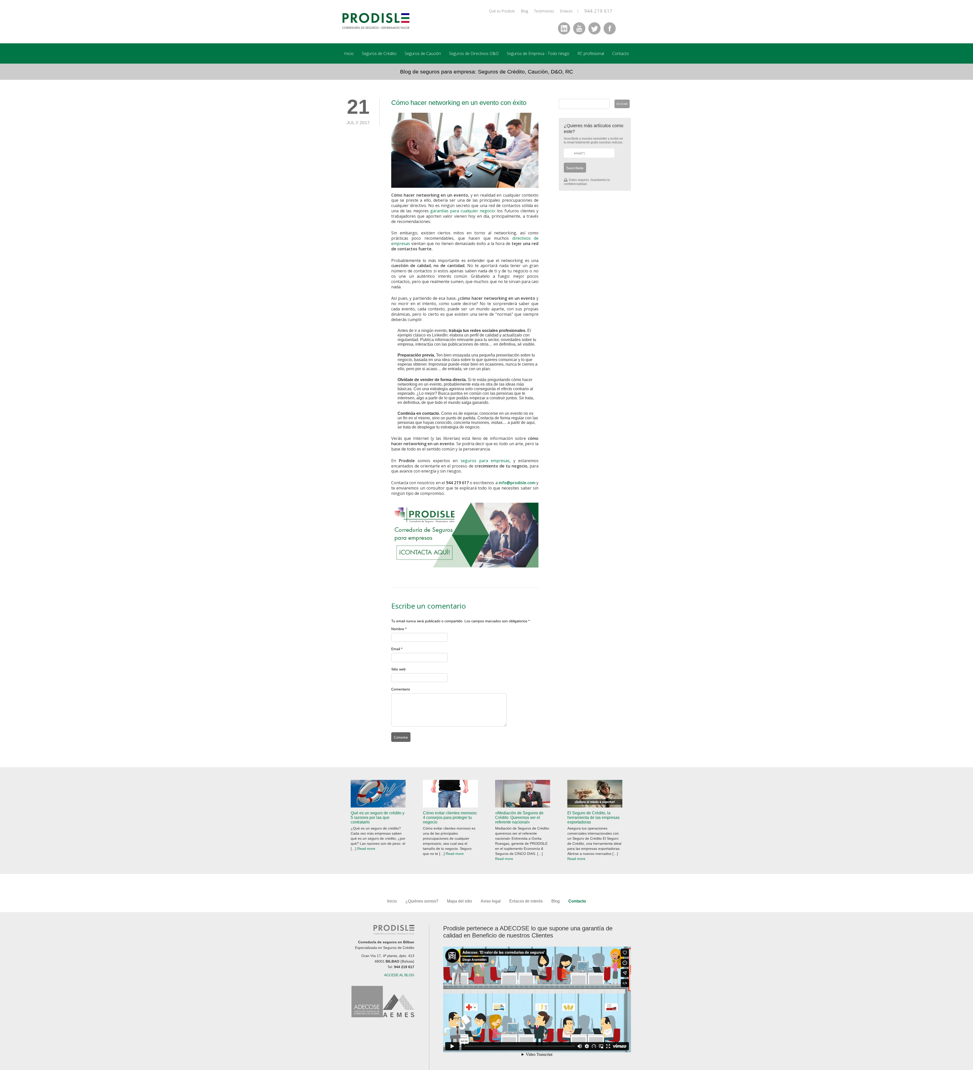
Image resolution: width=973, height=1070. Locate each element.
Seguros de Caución (423, 53)
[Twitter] (594, 28)
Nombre (397, 629)
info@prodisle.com (517, 482)
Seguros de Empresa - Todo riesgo (538, 53)
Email (395, 649)
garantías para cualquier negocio (462, 211)
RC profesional (590, 53)
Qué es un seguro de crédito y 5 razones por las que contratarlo (377, 817)
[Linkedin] (564, 28)
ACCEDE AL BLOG (399, 975)
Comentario (400, 689)
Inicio (349, 53)
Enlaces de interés (526, 901)
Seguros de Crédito (379, 53)
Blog (524, 11)
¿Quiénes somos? (421, 901)
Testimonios (544, 11)
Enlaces (566, 11)
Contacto (620, 53)
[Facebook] (610, 28)
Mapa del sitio (460, 901)
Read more (366, 849)
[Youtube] (579, 28)
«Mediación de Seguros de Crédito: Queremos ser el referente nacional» (519, 817)
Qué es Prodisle (502, 11)
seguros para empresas (485, 460)
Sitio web (398, 669)
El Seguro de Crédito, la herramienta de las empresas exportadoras (593, 817)
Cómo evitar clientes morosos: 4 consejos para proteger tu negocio (450, 817)
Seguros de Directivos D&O (474, 53)
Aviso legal (491, 901)
